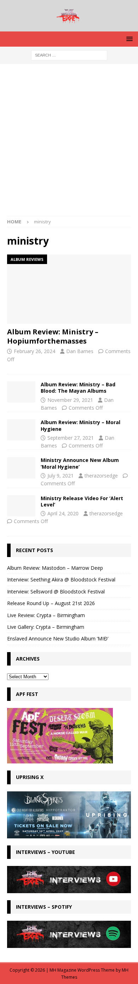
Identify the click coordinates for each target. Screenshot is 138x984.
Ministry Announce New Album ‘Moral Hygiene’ (80, 463)
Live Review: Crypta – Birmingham (46, 615)
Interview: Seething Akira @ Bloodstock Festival (61, 579)
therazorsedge (101, 475)
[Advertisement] (69, 143)
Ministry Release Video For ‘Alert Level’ (82, 501)
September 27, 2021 (70, 437)
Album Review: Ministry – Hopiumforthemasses (52, 336)
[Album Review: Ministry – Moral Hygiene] (21, 429)
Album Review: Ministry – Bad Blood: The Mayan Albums (78, 387)
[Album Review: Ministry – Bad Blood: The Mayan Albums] (21, 392)
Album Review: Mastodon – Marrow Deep (55, 567)
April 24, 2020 (63, 513)
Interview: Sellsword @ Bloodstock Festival (56, 591)
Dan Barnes (79, 351)
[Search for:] (69, 54)
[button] (128, 38)
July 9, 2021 (60, 475)
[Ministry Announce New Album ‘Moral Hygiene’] (21, 467)
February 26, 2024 (34, 351)
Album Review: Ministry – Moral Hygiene (80, 425)
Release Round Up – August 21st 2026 (51, 603)
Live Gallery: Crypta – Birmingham (45, 626)
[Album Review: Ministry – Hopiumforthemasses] (69, 289)
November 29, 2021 (70, 400)
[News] (21, 505)
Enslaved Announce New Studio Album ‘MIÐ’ (57, 638)
